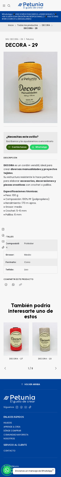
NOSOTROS (9, 438)
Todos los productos (27, 25)
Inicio (11, 25)
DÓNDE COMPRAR (12, 430)
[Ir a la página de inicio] (30, 5)
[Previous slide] (6, 368)
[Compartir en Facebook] (6, 284)
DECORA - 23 (45, 358)
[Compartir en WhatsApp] (13, 284)
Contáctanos (19, 147)
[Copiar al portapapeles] (20, 284)
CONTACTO (9, 450)
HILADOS (8, 422)
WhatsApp (41, 147)
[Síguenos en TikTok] (30, 407)
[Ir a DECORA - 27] (16, 339)
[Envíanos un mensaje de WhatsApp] (7, 470)
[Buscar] (9, 5)
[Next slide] (54, 368)
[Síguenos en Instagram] (16, 407)
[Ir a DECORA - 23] (45, 339)
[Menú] (4, 5)
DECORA (46, 25)
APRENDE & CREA (12, 426)
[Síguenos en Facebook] (21, 407)
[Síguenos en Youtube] (25, 407)
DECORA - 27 (16, 358)
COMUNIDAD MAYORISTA (16, 434)
